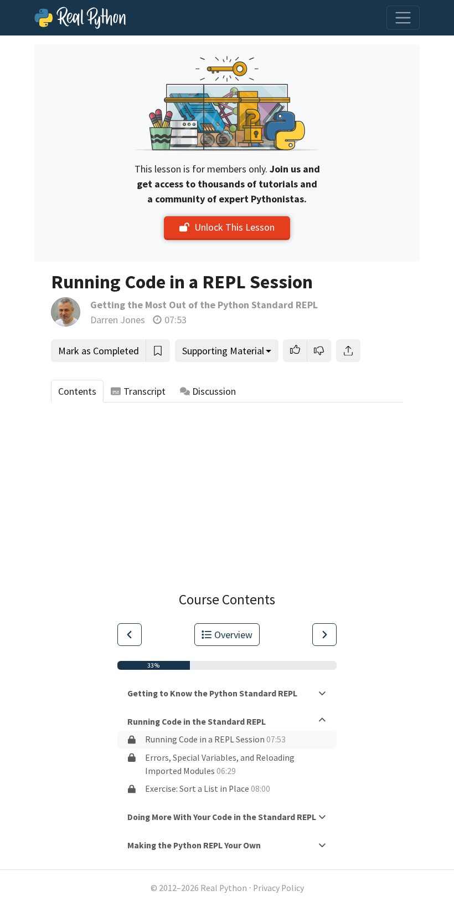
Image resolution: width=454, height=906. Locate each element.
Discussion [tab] (214, 391)
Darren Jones (117, 319)
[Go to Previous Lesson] (129, 634)
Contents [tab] (77, 391)
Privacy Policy (278, 888)
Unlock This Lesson (234, 227)
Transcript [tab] (144, 391)
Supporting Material (223, 350)
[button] (295, 350)
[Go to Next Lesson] (324, 634)
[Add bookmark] (158, 350)
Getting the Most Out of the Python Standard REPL (204, 304)
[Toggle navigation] (403, 18)
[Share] (348, 350)
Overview (233, 634)
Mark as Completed (98, 350)
